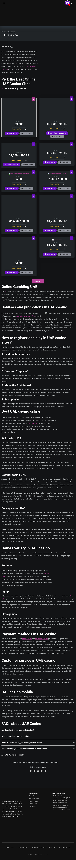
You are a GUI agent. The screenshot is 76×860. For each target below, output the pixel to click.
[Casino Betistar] (19, 119)
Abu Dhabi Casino (41, 639)
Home (3, 32)
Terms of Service (23, 847)
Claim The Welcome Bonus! (58, 133)
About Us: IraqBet (64, 847)
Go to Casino (13, 133)
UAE (6, 291)
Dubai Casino (27, 639)
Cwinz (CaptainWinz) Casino (61, 810)
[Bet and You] (57, 239)
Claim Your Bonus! (12, 164)
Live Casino (32, 806)
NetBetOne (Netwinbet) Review (61, 798)
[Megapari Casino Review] (57, 173)
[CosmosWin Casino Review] (19, 173)
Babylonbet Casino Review (60, 805)
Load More (38, 281)
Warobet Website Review (59, 807)
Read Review (27, 133)
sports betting (34, 423)
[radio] (30, 771)
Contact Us (51, 847)
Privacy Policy (10, 847)
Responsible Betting (38, 847)
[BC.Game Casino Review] (19, 258)
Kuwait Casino (33, 801)
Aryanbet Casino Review (59, 800)
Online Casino (33, 796)
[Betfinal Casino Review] (57, 119)
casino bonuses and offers (25, 316)
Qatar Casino (33, 803)
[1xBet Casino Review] (19, 216)
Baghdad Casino (34, 798)
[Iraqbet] (38, 13)
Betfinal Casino (57, 795)
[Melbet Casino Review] (57, 148)
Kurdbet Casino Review (59, 802)
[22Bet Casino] (57, 216)
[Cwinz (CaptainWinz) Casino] (19, 150)
